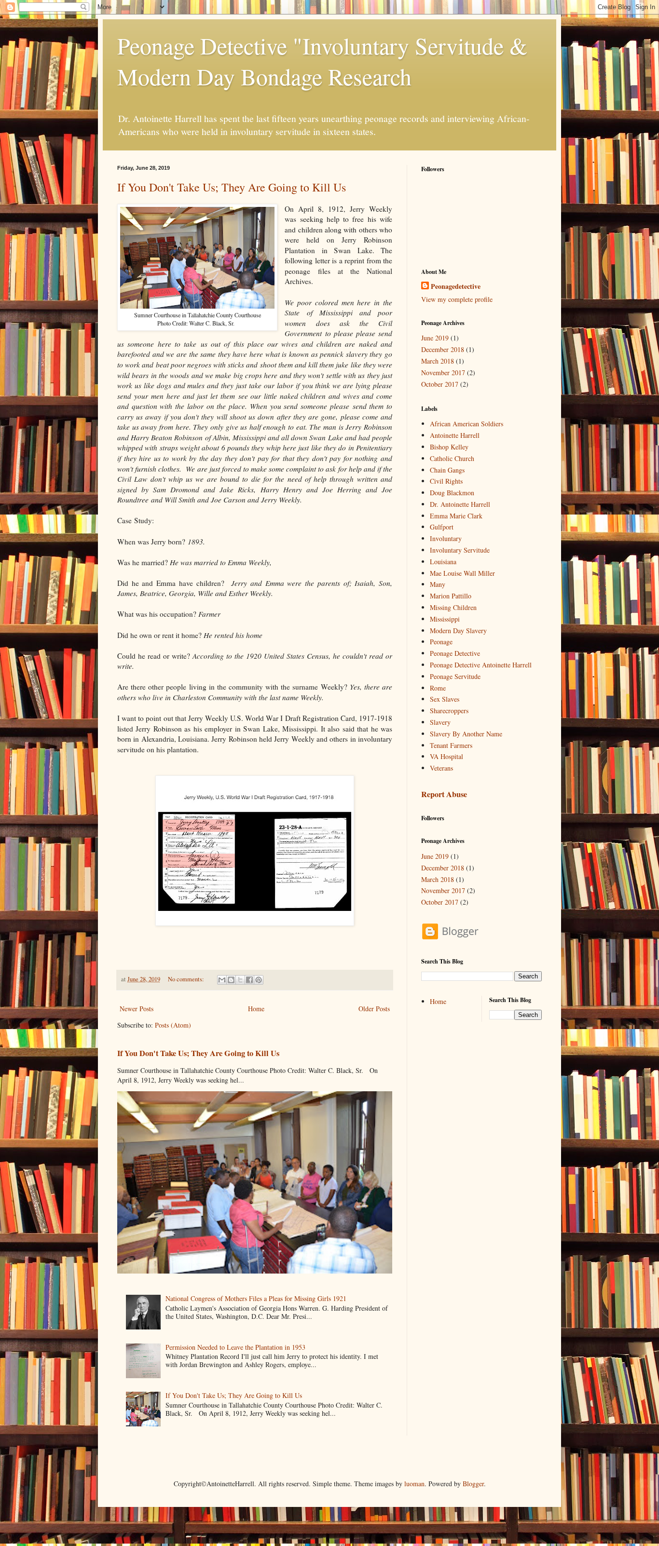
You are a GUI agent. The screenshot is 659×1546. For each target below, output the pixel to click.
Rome (438, 687)
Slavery (440, 722)
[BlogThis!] (231, 980)
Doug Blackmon (452, 492)
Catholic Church (452, 458)
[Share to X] (240, 980)
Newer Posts (136, 1008)
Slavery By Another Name (466, 733)
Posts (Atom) (173, 1025)
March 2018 (437, 361)
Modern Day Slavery (458, 630)
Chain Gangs (447, 470)
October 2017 (439, 384)
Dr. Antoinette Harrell (460, 504)
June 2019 (435, 337)
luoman (414, 1483)
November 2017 (443, 372)
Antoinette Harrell (455, 435)
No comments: (187, 979)
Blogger (473, 1483)
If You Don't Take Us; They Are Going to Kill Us (231, 187)
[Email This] (222, 980)
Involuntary (446, 538)
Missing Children (453, 607)
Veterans (441, 768)
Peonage (441, 641)
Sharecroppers (449, 710)
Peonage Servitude (455, 676)
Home (256, 1008)
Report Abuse (444, 794)
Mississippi (445, 619)
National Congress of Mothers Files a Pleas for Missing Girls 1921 (255, 1298)
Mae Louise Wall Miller (462, 573)
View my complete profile (457, 299)
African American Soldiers (466, 423)
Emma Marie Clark (456, 515)
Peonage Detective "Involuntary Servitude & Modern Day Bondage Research (322, 61)
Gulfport (441, 526)
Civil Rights (446, 481)
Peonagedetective (456, 286)
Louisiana (443, 561)
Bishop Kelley (449, 446)
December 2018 (442, 349)
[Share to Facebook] (249, 980)
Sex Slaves (444, 699)
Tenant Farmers (451, 745)
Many (437, 584)
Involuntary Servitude (460, 550)
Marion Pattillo (450, 595)
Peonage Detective (455, 653)
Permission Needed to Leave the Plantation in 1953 (235, 1347)
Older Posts (374, 1008)
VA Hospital (446, 756)
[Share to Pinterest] (258, 980)
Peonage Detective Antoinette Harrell (481, 664)
